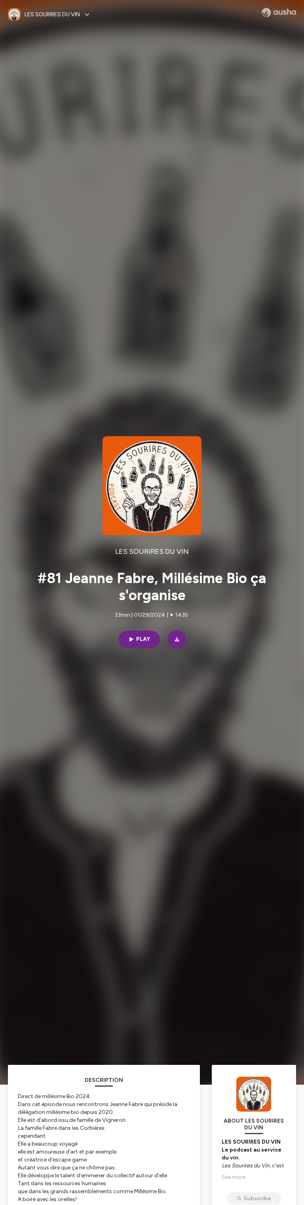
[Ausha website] (279, 12)
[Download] (177, 639)
